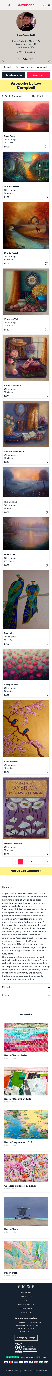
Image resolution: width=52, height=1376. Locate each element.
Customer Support (26, 1308)
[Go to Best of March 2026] (26, 1041)
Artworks (8, 67)
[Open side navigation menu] (3, 5)
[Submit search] (8, 5)
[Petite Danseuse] (26, 366)
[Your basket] (48, 5)
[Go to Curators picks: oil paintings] (26, 1172)
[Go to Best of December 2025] (26, 1085)
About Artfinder (26, 1292)
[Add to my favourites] (46, 146)
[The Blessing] (26, 491)
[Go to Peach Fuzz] (26, 1259)
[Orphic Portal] (26, 234)
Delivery (26, 1300)
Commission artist (14, 75)
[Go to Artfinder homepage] (26, 5)
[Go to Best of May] (26, 1215)
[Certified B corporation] (26, 1348)
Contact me (38, 75)
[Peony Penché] (26, 673)
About (30, 67)
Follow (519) (28, 59)
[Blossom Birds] (26, 737)
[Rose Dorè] (26, 125)
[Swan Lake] (26, 542)
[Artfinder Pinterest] (33, 1287)
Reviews (20, 67)
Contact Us (26, 1312)
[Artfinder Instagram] (28, 1287)
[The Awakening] (26, 175)
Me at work (42, 67)
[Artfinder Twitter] (23, 1287)
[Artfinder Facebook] (18, 1287)
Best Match (37, 96)
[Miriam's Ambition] (26, 817)
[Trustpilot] (26, 1356)
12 (35, 44)
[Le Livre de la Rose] (26, 432)
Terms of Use (27, 1371)
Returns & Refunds (26, 1304)
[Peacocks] (26, 608)
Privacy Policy (41, 1371)
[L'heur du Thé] (26, 300)
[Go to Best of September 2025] (26, 1128)
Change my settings (26, 1337)
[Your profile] (42, 5)
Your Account (26, 1296)
